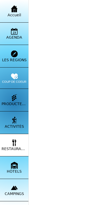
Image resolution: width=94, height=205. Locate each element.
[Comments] (42, 198)
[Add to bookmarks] (80, 198)
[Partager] (61, 198)
